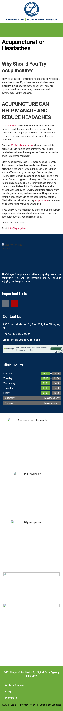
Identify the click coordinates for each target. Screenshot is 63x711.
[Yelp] (14, 303)
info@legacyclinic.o (18, 228)
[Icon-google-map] (5, 303)
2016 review (10, 125)
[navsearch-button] (4, 33)
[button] (60, 26)
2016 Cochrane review (22, 145)
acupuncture (41, 200)
